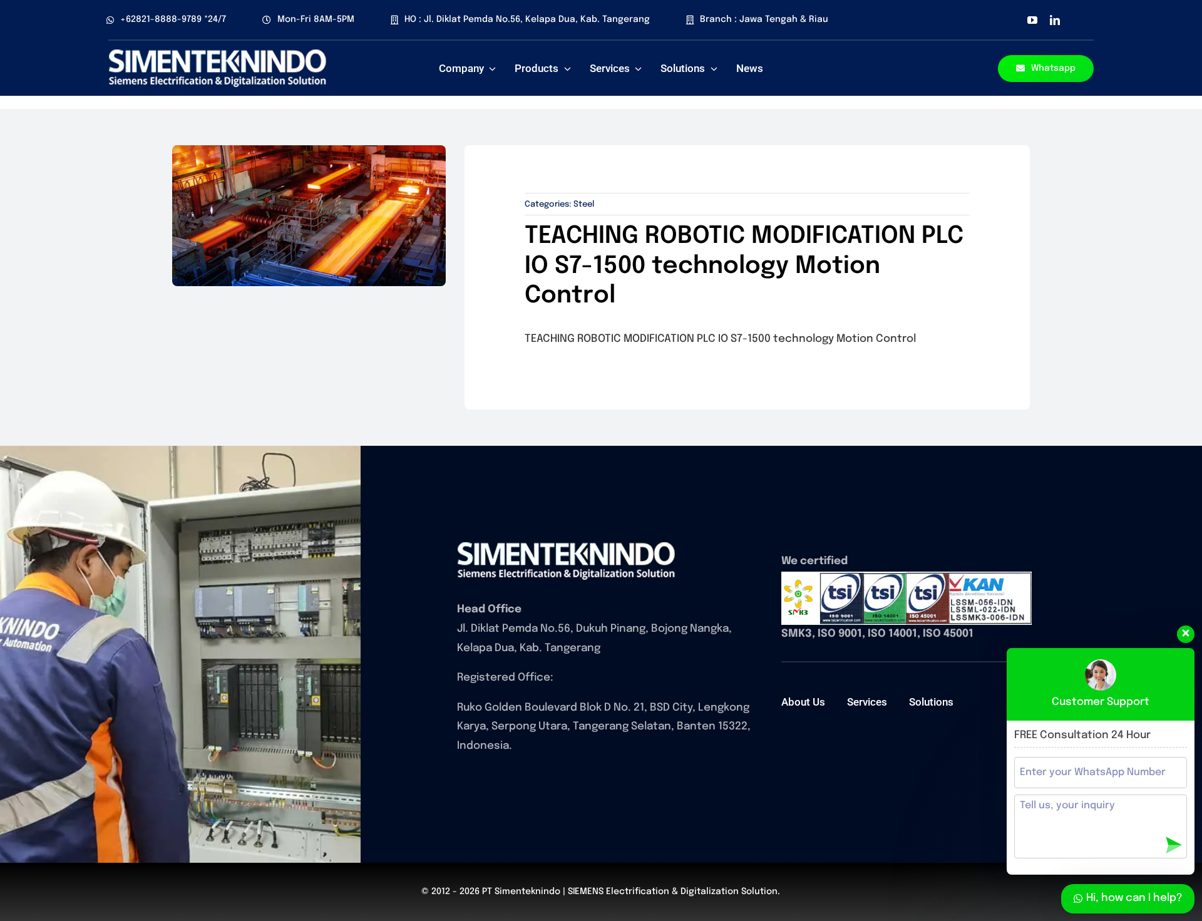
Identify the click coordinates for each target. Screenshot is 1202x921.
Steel (583, 204)
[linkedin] (1055, 20)
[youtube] (1032, 20)
